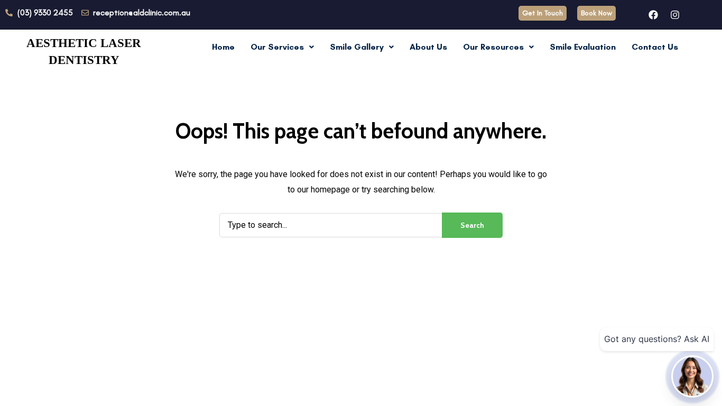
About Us (428, 47)
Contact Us (655, 47)
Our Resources (493, 47)
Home (223, 47)
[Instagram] (674, 14)
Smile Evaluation (583, 47)
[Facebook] (653, 14)
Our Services (277, 47)
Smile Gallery (357, 47)
